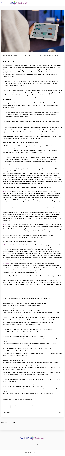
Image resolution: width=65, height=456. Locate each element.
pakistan (36, 406)
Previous (7, 412)
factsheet (6, 406)
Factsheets (28, 399)
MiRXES (5, 208)
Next (59, 412)
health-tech (20, 406)
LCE (21, 399)
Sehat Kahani (7, 245)
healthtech (29, 406)
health (13, 406)
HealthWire (6, 263)
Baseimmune (7, 191)
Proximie (5, 224)
